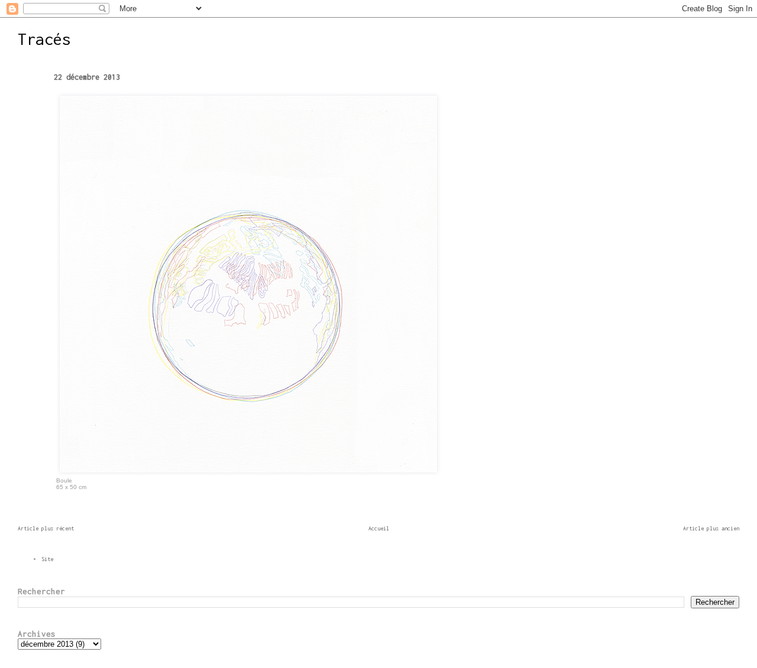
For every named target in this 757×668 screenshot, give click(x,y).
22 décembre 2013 (87, 77)
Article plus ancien (711, 528)
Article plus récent (46, 528)
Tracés (44, 39)
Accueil (378, 528)
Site (47, 559)
